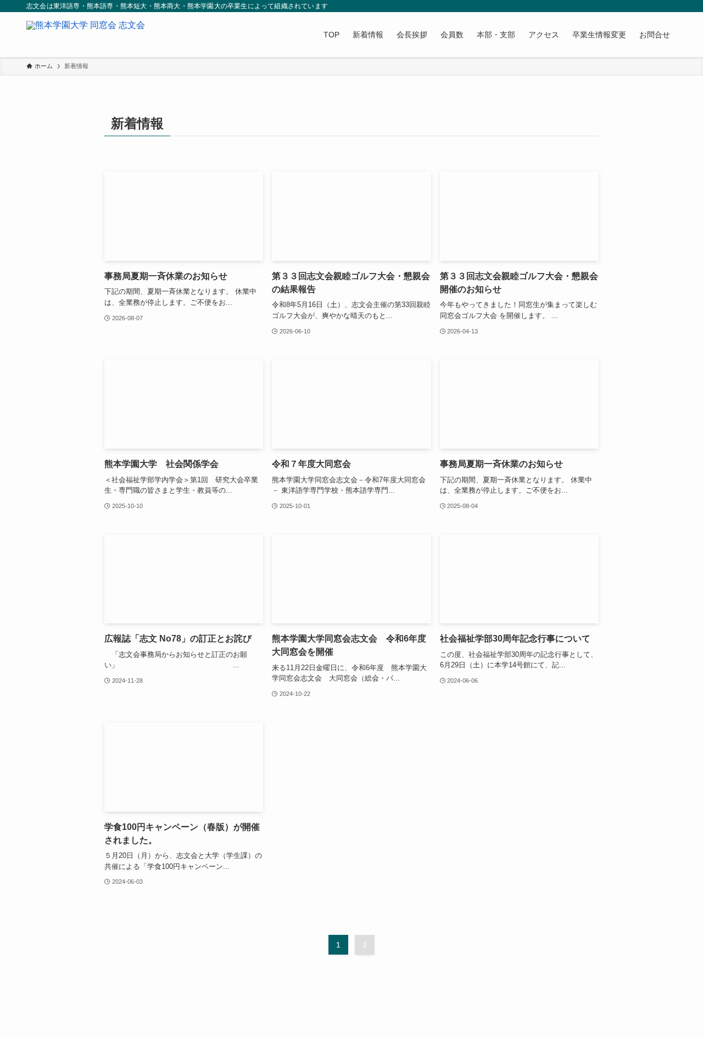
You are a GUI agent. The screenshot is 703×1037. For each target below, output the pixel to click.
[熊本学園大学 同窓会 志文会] (85, 34)
